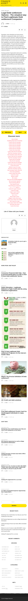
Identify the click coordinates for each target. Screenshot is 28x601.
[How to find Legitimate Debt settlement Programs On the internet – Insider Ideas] (14, 322)
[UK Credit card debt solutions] (14, 390)
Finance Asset (5, 2)
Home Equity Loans (5, 464)
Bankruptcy (5, 568)
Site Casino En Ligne (15, 201)
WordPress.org (19, 588)
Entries (5, 588)
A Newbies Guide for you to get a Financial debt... (17, 242)
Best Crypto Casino (14, 196)
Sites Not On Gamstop (15, 160)
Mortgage (3, 452)
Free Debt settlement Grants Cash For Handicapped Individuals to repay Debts (14, 413)
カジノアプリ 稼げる (14, 187)
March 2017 (17, 549)
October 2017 (5, 549)
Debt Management (6, 573)
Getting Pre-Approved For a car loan (11, 479)
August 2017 (4, 553)
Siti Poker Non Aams (14, 204)
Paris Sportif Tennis (14, 184)
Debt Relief (5, 10)
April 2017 (17, 546)
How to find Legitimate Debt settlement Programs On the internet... (16, 254)
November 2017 (5, 546)
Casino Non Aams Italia (14, 150)
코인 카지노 (14, 195)
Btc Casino (14, 178)
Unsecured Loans (5, 427)
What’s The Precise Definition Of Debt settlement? (14, 377)
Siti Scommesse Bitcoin (14, 182)
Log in (3, 586)
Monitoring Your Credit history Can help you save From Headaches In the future (13, 429)
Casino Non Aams (14, 165)
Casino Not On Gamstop (14, 147)
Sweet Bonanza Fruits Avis (14, 185)
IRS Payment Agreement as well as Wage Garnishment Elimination (12, 442)
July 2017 (4, 555)
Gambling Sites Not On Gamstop (14, 140)
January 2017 (18, 553)
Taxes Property (4, 439)
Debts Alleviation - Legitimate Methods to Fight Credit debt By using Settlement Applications (14, 289)
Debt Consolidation (6, 570)
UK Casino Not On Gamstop (14, 164)
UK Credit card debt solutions (11, 400)
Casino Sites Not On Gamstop (15, 151)
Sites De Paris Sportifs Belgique (14, 179)
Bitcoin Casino (14, 176)
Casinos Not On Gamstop (15, 142)
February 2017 (18, 551)
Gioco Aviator (15, 139)
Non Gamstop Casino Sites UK (14, 154)
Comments (18, 586)
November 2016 (18, 557)
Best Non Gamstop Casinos (14, 153)
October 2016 (18, 559)
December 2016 (18, 555)
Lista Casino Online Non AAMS (14, 199)
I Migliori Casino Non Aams (14, 198)
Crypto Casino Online (15, 192)
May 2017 (4, 559)
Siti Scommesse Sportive (14, 181)
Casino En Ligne (15, 174)
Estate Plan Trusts (5, 489)
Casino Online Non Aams (15, 173)
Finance (2, 478)
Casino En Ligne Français (15, 188)
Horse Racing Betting (15, 171)
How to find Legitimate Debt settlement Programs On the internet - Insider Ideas (14, 353)
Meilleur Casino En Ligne (15, 167)
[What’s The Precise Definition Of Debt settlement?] (14, 367)
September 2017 (5, 551)
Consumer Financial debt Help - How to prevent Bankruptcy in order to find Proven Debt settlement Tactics (14, 274)
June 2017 (4, 557)
